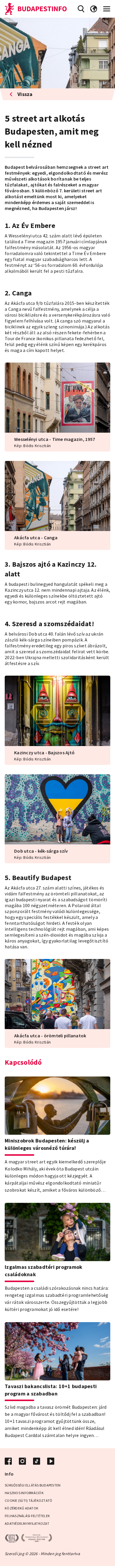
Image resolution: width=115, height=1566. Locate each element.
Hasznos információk (24, 1493)
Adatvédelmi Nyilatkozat (27, 1523)
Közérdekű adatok (21, 1508)
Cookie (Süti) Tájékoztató (28, 1500)
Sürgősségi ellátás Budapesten (32, 1485)
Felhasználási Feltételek (27, 1516)
